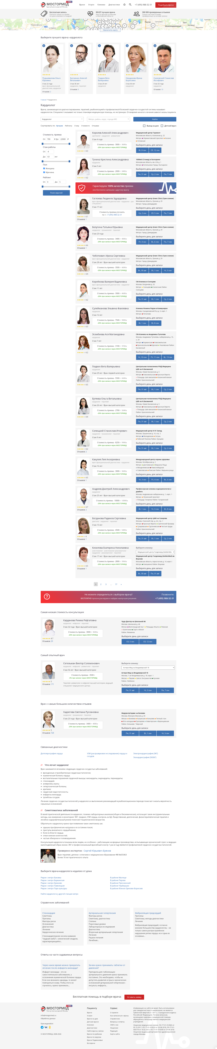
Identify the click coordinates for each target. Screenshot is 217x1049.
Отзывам (95, 126)
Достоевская (148, 465)
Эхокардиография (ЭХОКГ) (144, 757)
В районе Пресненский (120, 883)
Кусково (156, 678)
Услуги (89, 1016)
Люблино (130, 681)
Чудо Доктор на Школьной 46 (133, 621)
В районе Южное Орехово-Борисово (126, 888)
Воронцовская (163, 721)
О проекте (114, 1013)
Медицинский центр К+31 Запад (149, 431)
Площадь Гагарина (144, 500)
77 (116, 584)
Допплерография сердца (52, 753)
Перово (131, 678)
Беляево (131, 718)
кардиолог (57, 88)
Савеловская (142, 470)
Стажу (76, 126)
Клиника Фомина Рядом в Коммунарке (151, 308)
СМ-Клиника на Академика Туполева (151, 334)
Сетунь (157, 436)
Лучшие (59, 126)
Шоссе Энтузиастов (144, 678)
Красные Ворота (163, 375)
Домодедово (152, 204)
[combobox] (62, 119)
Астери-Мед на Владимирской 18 (134, 673)
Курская (154, 345)
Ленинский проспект (151, 497)
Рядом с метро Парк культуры (54, 888)
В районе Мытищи (118, 877)
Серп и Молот (138, 629)
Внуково (161, 564)
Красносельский (148, 380)
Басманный (140, 348)
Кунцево (160, 439)
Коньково (150, 718)
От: (44, 151)
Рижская (152, 470)
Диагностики (114, 4)
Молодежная (148, 436)
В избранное (43, 45)
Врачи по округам (94, 1037)
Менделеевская (143, 467)
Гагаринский (163, 500)
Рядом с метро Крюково (51, 883)
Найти (155, 119)
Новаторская (151, 721)
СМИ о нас (114, 1025)
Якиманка (131, 632)
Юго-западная (128, 721)
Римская (164, 627)
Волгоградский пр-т (136, 627)
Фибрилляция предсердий (148, 913)
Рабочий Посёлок (144, 439)
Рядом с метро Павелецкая (53, 885)
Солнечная (156, 287)
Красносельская (143, 345)
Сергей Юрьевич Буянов (97, 850)
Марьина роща (167, 470)
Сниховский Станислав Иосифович (164, 79)
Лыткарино (162, 165)
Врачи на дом (92, 1019)
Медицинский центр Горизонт (148, 133)
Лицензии (114, 1028)
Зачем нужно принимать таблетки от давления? (107, 966)
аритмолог (96, 136)
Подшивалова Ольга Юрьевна (51, 79)
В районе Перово (118, 880)
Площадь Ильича (153, 627)
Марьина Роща (160, 465)
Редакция (114, 1031)
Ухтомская (141, 141)
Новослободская (157, 467)
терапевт (82, 86)
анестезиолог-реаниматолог (115, 551)
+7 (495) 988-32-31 (143, 4)
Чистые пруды (166, 526)
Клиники (90, 1025)
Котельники (148, 165)
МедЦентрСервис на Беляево (133, 713)
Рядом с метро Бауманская (52, 880)
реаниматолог (107, 553)
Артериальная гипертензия (102, 913)
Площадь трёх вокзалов (146, 377)
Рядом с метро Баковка (51, 877)
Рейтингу (69, 126)
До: (56, 182)
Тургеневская (153, 526)
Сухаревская (142, 526)
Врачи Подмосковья (95, 1040)
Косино (168, 138)
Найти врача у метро (95, 1031)
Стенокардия (48, 913)
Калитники (126, 629)
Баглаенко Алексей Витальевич (78, 79)
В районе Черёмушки (119, 885)
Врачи (89, 1013)
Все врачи (91, 1043)
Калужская (141, 718)
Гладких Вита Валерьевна (103, 79)
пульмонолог (107, 230)
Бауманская (147, 342)
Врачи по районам (94, 1034)
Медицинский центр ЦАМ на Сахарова (151, 518)
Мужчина (50, 172)
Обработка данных (48, 1018)
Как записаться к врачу (119, 1016)
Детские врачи (93, 1022)
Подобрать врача (166, 5)
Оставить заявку (134, 997)
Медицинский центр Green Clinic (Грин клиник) (155, 198)
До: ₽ (62, 139)
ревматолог (115, 136)
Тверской (139, 724)
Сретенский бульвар (166, 524)
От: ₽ (49, 139)
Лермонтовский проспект (153, 138)
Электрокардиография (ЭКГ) (145, 753)
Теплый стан (161, 718)
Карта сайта (115, 1034)
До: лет (50, 156)
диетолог (96, 521)
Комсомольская (160, 342)
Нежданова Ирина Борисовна (134, 79)
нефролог (77, 623)
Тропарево (139, 721)
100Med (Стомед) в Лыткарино (148, 159)
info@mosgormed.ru (48, 1015)
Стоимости (85, 126)
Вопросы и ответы (117, 1022)
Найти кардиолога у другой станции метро (59, 894)
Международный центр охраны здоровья (153, 459)
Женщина (50, 168)
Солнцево (147, 287)
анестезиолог (97, 551)
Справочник (115, 1019)
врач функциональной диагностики (51, 87)
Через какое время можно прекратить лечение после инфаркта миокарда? (61, 966)
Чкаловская (164, 345)
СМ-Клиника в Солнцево (146, 282)
